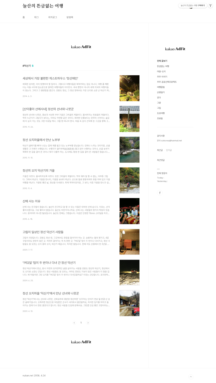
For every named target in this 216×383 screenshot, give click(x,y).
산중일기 (161, 92)
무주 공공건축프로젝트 (167, 82)
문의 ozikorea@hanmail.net (169, 140)
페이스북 (160, 193)
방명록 (70, 17)
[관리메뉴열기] (210, 5)
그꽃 (159, 102)
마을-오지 (161, 71)
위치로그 (52, 17)
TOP (190, 376)
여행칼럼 (161, 87)
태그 (36, 17)
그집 (159, 108)
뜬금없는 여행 (163, 66)
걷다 (159, 97)
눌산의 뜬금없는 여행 (43, 6)
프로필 (160, 118)
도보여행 (161, 113)
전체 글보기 (162, 61)
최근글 (160, 150)
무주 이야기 (162, 76)
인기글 (169, 150)
